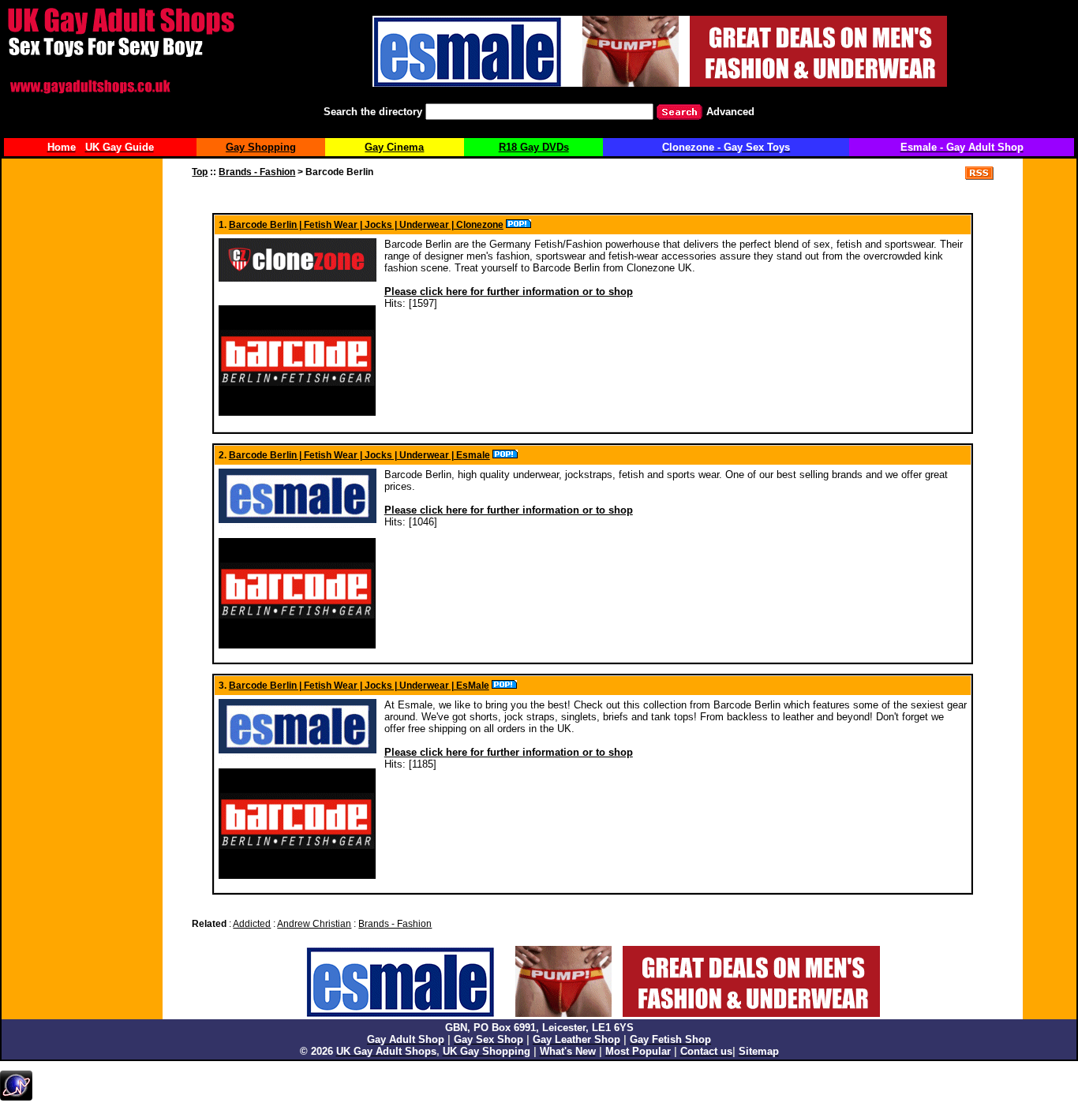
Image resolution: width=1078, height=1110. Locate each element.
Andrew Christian (314, 923)
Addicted (252, 923)
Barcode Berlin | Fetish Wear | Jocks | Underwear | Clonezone (366, 224)
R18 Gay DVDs (534, 147)
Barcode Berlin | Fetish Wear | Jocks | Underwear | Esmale (359, 455)
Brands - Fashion (257, 172)
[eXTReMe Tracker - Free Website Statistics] (16, 1097)
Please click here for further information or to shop (508, 291)
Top (200, 172)
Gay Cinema (394, 147)
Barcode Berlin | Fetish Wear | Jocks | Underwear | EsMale (359, 685)
